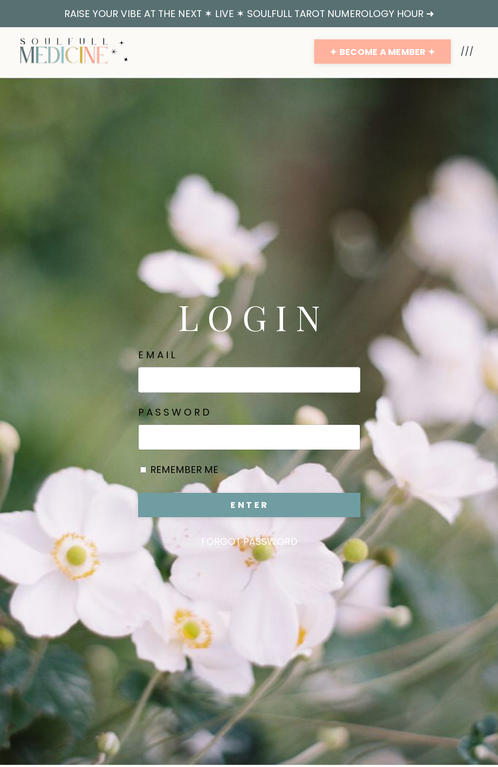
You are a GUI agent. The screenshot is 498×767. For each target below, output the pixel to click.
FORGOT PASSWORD (249, 541)
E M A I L (156, 355)
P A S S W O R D (174, 412)
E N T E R (249, 505)
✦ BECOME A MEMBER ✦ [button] (382, 52)
